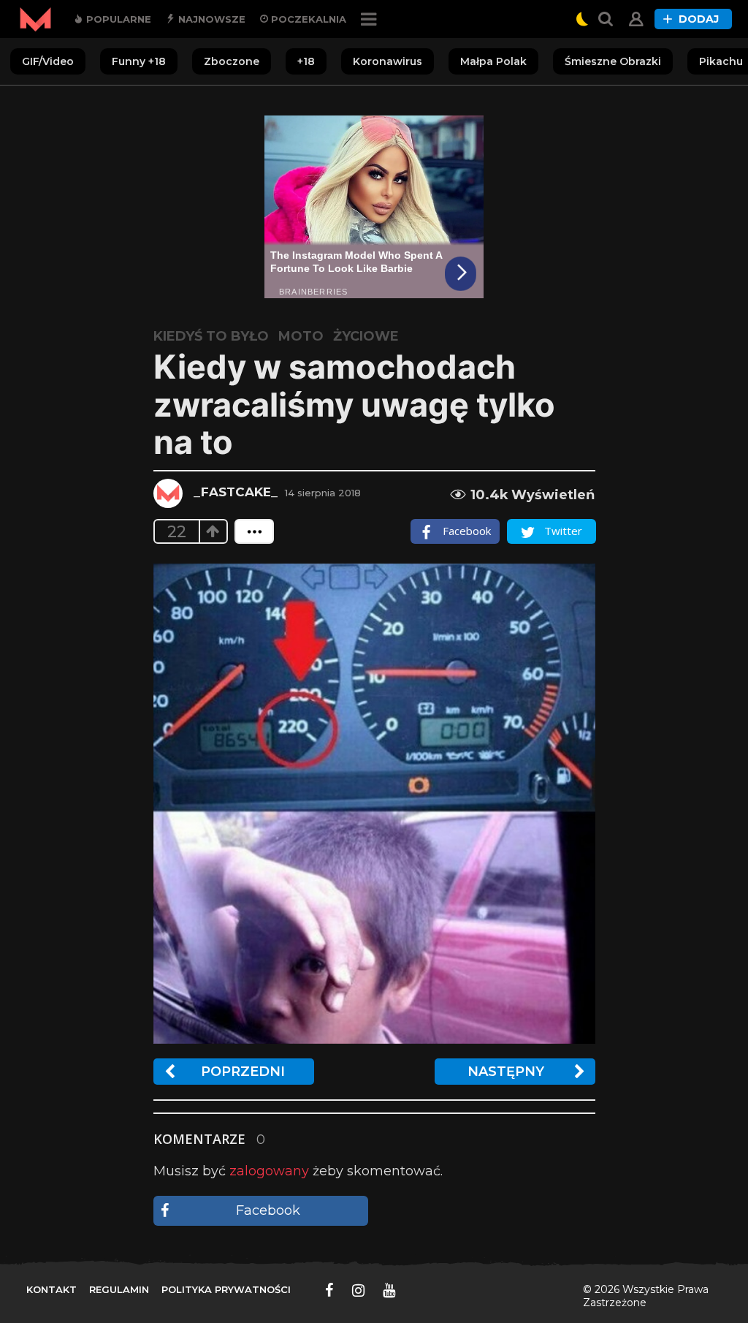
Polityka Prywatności (226, 1289)
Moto (301, 336)
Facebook (268, 1210)
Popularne (117, 19)
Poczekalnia (307, 19)
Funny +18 (139, 61)
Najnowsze (210, 19)
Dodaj (699, 19)
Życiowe (366, 336)
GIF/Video (48, 61)
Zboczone (231, 61)
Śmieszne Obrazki (613, 61)
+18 (306, 61)
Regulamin (119, 1289)
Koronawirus (387, 61)
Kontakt (51, 1289)
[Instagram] (358, 1290)
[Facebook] (329, 1290)
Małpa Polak (493, 61)
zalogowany (269, 1171)
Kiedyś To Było (211, 336)
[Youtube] (389, 1290)
